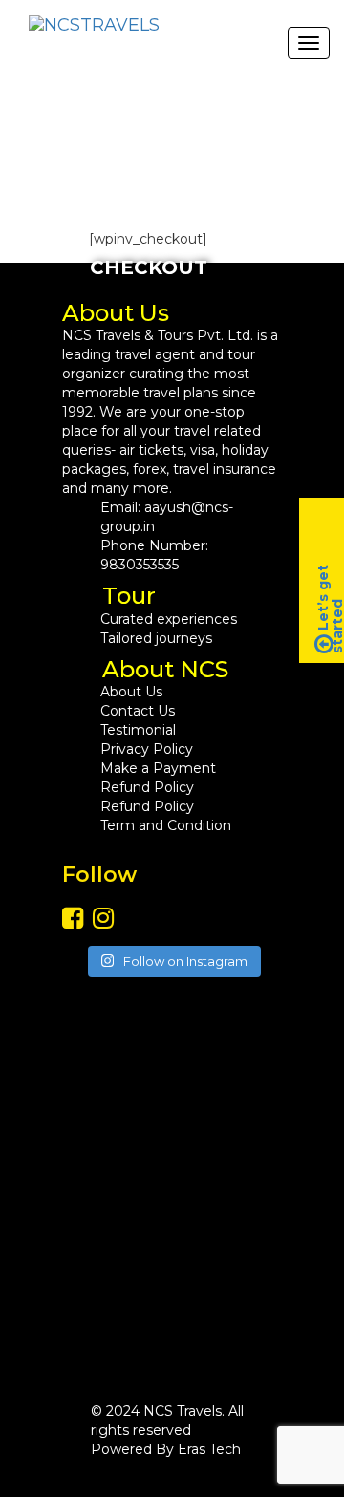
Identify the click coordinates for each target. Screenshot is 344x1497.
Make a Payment (158, 768)
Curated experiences (168, 619)
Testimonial (138, 729)
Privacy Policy (146, 749)
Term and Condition (165, 825)
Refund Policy (147, 787)
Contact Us (137, 710)
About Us (131, 691)
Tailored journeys (156, 638)
